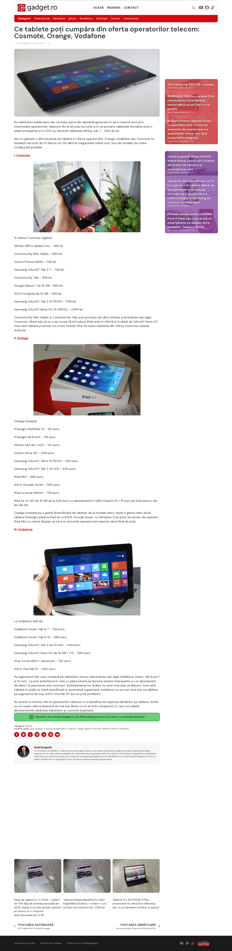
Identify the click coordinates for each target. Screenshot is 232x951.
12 (193, 230)
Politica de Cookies (51, 943)
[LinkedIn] (50, 734)
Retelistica (86, 18)
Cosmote (23, 155)
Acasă (98, 8)
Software (102, 18)
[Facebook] (16, 734)
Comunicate (131, 18)
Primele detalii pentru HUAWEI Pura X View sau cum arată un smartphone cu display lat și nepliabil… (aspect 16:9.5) (189, 220)
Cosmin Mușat (173, 172)
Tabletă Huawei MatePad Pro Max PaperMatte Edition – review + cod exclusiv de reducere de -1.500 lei (84, 903)
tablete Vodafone (110, 728)
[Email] (57, 734)
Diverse (115, 18)
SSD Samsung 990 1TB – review (190, 84)
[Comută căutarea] (194, 7)
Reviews (113, 8)
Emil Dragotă (23, 43)
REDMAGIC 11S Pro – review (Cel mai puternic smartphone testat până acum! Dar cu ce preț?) (190, 102)
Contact (131, 8)
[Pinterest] (37, 734)
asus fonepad (36, 728)
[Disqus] (87, 811)
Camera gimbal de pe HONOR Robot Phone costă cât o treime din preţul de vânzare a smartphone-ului (191, 162)
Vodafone (25, 529)
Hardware (59, 18)
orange (80, 728)
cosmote (48, 728)
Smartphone (42, 18)
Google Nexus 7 (60, 728)
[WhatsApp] (23, 734)
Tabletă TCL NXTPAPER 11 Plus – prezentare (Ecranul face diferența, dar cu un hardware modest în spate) (135, 903)
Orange (22, 338)
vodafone (124, 728)
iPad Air (72, 728)
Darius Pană (172, 88)
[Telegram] (43, 734)
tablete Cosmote (93, 728)
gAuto (72, 18)
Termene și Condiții (24, 943)
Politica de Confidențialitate (82, 943)
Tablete (28, 726)
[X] (30, 734)
